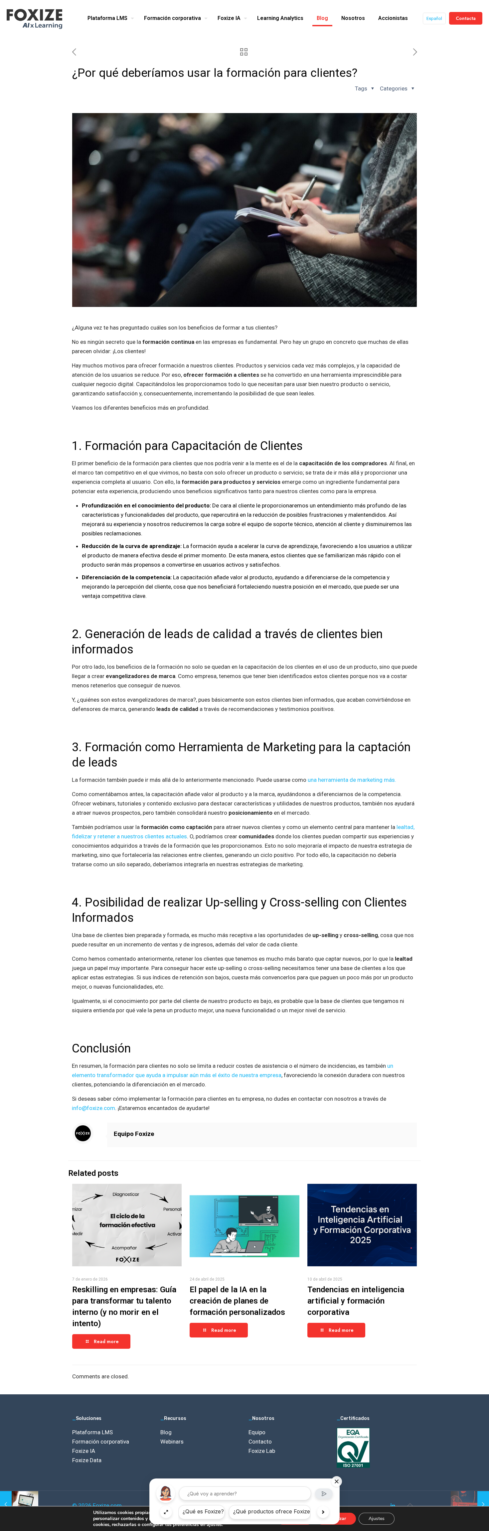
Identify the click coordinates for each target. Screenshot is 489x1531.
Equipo (256, 1432)
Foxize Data (86, 1460)
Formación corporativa (100, 1441)
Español (434, 18)
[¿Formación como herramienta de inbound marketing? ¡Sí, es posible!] (470, 1504)
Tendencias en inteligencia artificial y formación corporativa (355, 1301)
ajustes (214, 1525)
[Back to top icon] (410, 1505)
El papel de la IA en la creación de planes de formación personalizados (237, 1301)
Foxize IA (83, 1451)
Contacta (466, 18)
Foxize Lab (261, 1451)
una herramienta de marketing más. (353, 779)
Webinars (172, 1441)
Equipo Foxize (134, 1134)
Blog (166, 1432)
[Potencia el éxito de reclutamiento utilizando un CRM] (19, 1504)
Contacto (260, 1441)
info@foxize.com (93, 1108)
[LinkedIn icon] (392, 1506)
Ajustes (377, 1518)
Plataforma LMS (92, 1432)
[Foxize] (34, 18)
